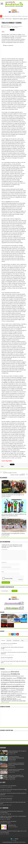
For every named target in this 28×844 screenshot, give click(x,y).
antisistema (14, 676)
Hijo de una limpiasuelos (7, 657)
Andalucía (15, 674)
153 (16, 826)
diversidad (23, 684)
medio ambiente (12, 693)
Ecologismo (5, 688)
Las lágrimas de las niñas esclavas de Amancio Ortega (13, 789)
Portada (2, 18)
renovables (19, 699)
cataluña (14, 678)
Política (9, 697)
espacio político (19, 688)
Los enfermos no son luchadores (9, 643)
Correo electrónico (7, 567)
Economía (12, 688)
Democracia (8, 18)
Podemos (4, 697)
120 (8, 833)
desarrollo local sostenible (14, 684)
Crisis (19, 678)
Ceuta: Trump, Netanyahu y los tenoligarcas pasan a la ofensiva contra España (16, 777)
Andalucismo (5, 674)
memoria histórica (20, 693)
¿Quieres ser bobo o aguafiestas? (17, 474)
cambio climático (6, 678)
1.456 (10, 814)
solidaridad (22, 701)
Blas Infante (21, 676)
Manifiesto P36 (12, 825)
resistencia (14, 701)
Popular (3, 640)
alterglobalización (5, 672)
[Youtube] (17, 634)
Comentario (4, 549)
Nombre (4, 562)
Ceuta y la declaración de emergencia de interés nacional (17, 751)
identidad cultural (7, 692)
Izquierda (20, 26)
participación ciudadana (14, 695)
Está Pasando (11, 26)
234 (9, 822)
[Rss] (10, 634)
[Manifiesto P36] (3, 827)
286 (9, 819)
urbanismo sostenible (5, 702)
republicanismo (6, 701)
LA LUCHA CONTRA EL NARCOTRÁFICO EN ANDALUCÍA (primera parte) (14, 515)
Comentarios (16, 640)
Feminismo (20, 690)
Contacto (23, 842)
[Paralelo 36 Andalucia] (14, 4)
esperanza (4, 690)
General (16, 26)
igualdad (15, 692)
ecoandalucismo (17, 686)
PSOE (13, 697)
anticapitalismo (6, 676)
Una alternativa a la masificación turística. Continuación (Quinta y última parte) (16, 764)
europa (9, 690)
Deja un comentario (7, 27)
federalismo (13, 690)
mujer (26, 693)
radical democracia (8, 699)
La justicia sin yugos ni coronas (10, 472)
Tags (22, 640)
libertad (4, 693)
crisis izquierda (15, 680)
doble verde (5, 686)
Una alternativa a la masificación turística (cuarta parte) (16, 770)
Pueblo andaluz (21, 697)
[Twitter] (15, 634)
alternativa (15, 672)
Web (3, 571)
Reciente (9, 640)
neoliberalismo (4, 695)
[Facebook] (12, 634)
